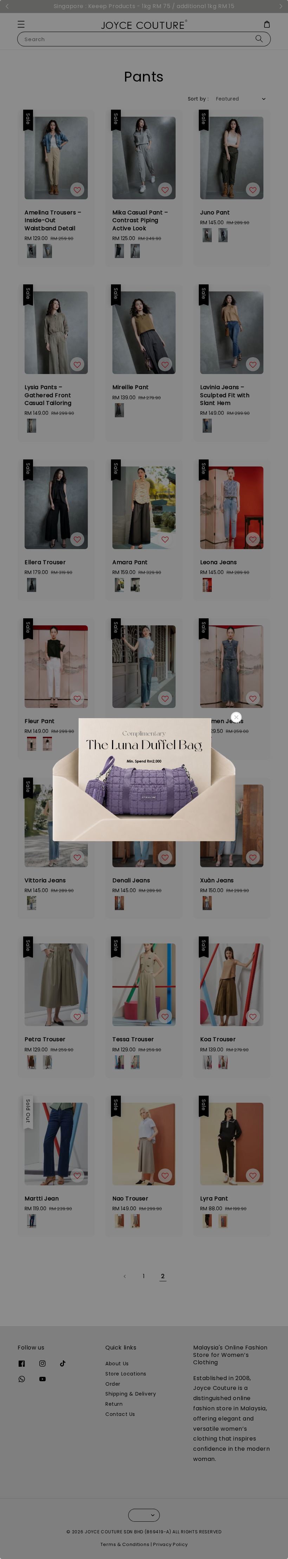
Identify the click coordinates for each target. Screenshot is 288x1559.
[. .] (144, 779)
